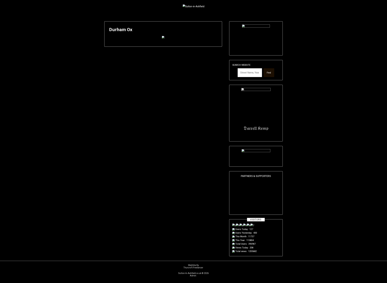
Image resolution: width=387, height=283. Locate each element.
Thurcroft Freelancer (193, 267)
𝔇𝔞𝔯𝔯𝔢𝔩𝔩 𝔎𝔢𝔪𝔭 (256, 128)
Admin (193, 275)
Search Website (241, 65)
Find (269, 72)
